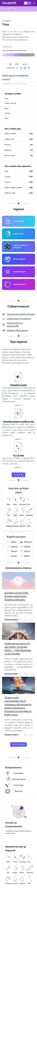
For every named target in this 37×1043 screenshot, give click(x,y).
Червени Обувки (10, 134)
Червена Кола (9, 139)
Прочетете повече (11, 620)
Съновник (6, 21)
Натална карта (18, 779)
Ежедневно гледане (18, 385)
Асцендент (18, 773)
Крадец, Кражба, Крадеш (13, 188)
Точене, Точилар (10, 103)
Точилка (7, 113)
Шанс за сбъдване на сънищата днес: (14, 53)
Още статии (17, 744)
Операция (7, 150)
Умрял (6, 108)
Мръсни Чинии (9, 156)
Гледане (17, 405)
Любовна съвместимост (17, 330)
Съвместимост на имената (19, 318)
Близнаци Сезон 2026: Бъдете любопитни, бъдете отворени (16, 596)
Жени (6, 118)
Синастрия (18, 785)
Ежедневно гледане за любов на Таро (18, 421)
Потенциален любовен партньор (21, 314)
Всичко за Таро (18, 475)
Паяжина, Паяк (9, 193)
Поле (6, 98)
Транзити (18, 791)
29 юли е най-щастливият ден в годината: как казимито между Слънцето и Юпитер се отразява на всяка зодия (18, 706)
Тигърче (7, 177)
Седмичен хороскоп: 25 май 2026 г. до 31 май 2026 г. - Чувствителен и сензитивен (17, 648)
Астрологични (13, 767)
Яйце (6, 171)
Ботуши (7, 145)
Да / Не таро (18, 455)
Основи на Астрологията (13, 824)
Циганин (7, 182)
